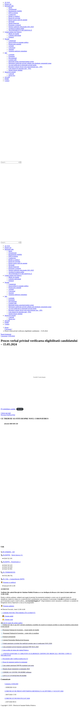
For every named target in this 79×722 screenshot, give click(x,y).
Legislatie (11, 54)
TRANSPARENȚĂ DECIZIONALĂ (20, 30)
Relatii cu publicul (14, 16)
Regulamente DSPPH (15, 11)
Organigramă (12, 9)
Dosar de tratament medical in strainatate (14, 662)
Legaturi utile (12, 60)
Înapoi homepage (6, 334)
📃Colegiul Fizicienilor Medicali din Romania (15, 640)
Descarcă (20, 409)
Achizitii (11, 46)
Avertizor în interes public (16, 28)
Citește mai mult (6, 413)
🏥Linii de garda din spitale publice (12, 623)
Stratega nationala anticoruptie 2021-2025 (21, 27)
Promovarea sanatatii (14, 44)
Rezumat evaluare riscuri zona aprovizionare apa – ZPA (25, 67)
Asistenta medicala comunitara (17, 51)
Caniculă (11, 74)
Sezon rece (11, 75)
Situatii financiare (13, 23)
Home (6, 327)
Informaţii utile (9, 6)
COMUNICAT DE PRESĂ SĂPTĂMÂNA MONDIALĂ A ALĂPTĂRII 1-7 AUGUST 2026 (34, 691)
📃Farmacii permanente (8, 636)
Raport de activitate (14, 18)
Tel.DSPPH (6, 555)
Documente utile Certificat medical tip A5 (14, 659)
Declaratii (11, 21)
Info (6, 53)
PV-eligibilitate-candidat (8, 409)
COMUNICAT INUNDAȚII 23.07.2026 (17, 698)
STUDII (7, 77)
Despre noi (8, 4)
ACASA (7, 2)
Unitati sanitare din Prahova (13, 32)
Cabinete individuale (14, 35)
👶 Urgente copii (7, 619)
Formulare (11, 56)
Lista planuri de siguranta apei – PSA (19, 68)
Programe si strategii (14, 25)
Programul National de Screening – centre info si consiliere (21, 633)
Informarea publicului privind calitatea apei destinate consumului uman (29, 63)
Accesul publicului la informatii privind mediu (22, 65)
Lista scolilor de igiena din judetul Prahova (16, 650)
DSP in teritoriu (13, 13)
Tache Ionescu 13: (17, 555)
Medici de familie (13, 34)
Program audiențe (8, 606)
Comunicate (12, 40)
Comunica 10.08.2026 (11, 684)
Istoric (10, 7)
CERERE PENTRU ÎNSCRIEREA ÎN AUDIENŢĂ (19, 613)
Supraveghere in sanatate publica (18, 42)
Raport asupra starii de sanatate (17, 20)
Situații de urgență (10, 72)
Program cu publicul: (9, 582)
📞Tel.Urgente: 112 (8, 552)
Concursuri (11, 47)
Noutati (7, 39)
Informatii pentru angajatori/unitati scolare (21, 61)
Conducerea (12, 14)
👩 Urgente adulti (7, 616)
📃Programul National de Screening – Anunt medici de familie (20, 630)
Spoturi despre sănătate (15, 70)
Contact (7, 81)
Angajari (11, 49)
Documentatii (12, 58)
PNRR (7, 79)
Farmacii (11, 37)
